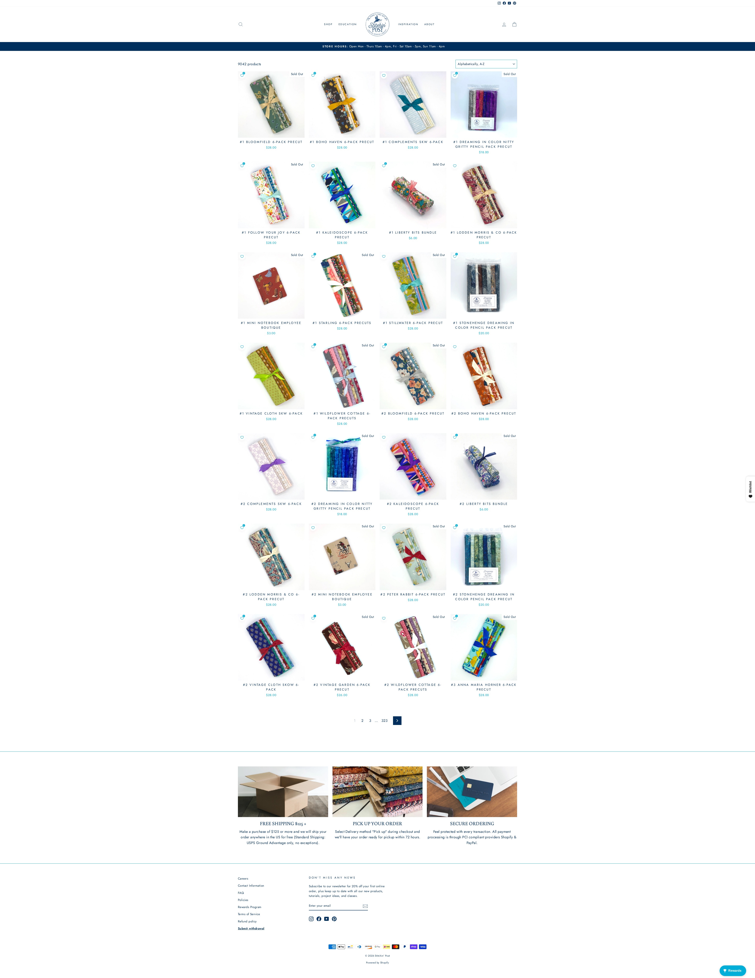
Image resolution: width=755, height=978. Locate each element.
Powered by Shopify (377, 962)
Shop (328, 24)
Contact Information (251, 886)
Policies (243, 900)
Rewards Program (249, 907)
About (429, 24)
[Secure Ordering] (472, 791)
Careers (243, 878)
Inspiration (408, 24)
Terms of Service (249, 914)
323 (384, 720)
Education (348, 24)
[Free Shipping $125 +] (283, 791)
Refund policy (247, 921)
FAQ (241, 893)
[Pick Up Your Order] (377, 791)
